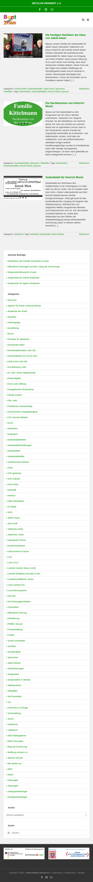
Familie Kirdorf (20, 89)
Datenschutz (70, 873)
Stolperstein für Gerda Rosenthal (23, 278)
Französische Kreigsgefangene (23, 412)
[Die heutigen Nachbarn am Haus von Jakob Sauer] (23, 45)
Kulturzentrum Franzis (18, 551)
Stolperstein (13, 674)
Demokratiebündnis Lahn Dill (21, 350)
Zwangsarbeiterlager (17, 791)
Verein (11, 719)
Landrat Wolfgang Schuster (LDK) (24, 573)
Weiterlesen (84, 89)
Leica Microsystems (17, 590)
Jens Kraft (12, 523)
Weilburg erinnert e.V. (18, 752)
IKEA (10, 512)
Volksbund (13, 724)
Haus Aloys (13, 484)
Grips (10, 467)
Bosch (11, 333)
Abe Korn (12, 300)
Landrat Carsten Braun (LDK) (22, 568)
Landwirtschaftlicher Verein (21, 579)
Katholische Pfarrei (17, 540)
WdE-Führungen (15, 741)
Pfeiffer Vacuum (15, 624)
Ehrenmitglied (14, 378)
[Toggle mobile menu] (88, 19)
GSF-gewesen (14, 473)
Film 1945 (12, 400)
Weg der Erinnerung (17, 747)
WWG (10, 774)
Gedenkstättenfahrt (17, 440)
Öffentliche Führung (17, 613)
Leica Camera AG (16, 585)
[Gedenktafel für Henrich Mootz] (23, 188)
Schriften (12, 646)
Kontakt (81, 873)
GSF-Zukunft (14, 479)
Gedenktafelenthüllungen (20, 445)
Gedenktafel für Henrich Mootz (64, 177)
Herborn (11, 495)
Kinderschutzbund (16, 546)
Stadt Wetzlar (14, 663)
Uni (9, 702)
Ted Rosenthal (14, 696)
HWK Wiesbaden (16, 501)
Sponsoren (60, 89)
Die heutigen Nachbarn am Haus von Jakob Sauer (65, 36)
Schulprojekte (14, 652)
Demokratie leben (16, 345)
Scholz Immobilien (16, 641)
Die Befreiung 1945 (17, 367)
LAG (10, 557)
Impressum (57, 873)
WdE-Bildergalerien (17, 735)
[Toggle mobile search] (83, 19)
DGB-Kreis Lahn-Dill (17, 361)
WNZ (10, 769)
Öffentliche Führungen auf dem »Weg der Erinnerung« (34, 266)
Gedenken (13, 428)
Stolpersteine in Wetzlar (19, 680)
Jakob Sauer (48, 89)
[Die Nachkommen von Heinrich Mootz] (23, 114)
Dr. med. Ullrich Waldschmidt (21, 373)
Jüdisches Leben (16, 534)
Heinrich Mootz (53, 92)
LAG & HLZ (13, 562)
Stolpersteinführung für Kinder (22, 272)
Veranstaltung (14, 713)
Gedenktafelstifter (35, 89)
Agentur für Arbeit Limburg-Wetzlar (24, 305)
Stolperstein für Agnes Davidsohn (24, 283)
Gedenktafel (45, 234)
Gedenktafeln (25, 92)
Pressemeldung (15, 629)
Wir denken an (15, 763)
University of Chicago (18, 707)
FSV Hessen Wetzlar (18, 417)
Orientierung (13, 618)
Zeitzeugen (13, 780)
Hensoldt (12, 490)
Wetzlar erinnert (15, 758)
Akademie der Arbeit (17, 311)
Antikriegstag (14, 322)
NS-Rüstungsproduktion (19, 601)
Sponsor (65, 92)
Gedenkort (18, 234)
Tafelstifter (8, 92)
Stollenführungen (16, 668)
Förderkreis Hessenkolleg (20, 406)
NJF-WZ (12, 596)
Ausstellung (13, 328)
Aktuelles (12, 317)
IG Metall (12, 506)
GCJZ (10, 423)
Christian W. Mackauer (18, 339)
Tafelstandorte (14, 685)
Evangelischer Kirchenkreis (21, 389)
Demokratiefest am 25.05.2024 (22, 356)
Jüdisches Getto (15, 529)
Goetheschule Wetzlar (18, 462)
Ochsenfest (13, 607)
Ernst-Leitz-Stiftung (17, 384)
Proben (11, 635)
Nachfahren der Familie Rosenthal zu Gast (28, 261)
